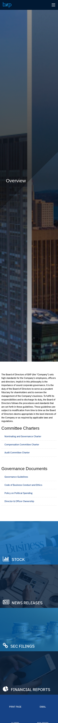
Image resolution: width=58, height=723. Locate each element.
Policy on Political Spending (19, 493)
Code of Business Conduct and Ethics (24, 484)
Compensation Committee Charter (22, 444)
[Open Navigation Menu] (53, 5)
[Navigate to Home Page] (7, 5)
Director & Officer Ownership (20, 501)
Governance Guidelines (17, 476)
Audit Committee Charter (17, 452)
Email (43, 706)
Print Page (15, 706)
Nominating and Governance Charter (23, 436)
